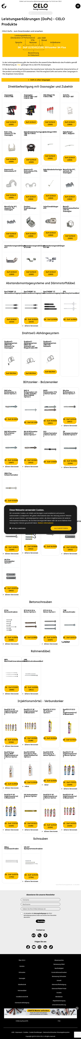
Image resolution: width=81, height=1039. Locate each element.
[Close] (77, 1008)
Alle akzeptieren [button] (61, 528)
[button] (17, 528)
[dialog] (40, 519)
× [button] (73, 507)
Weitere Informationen (45, 523)
